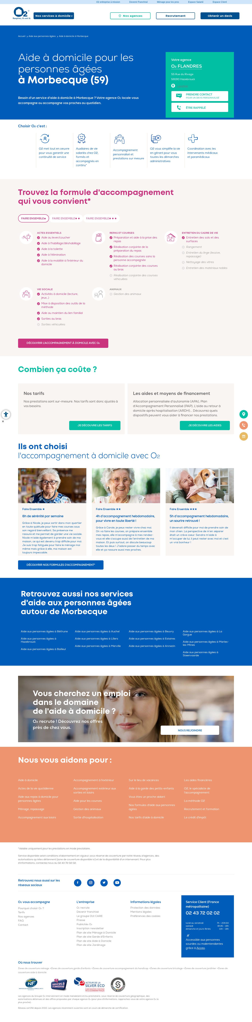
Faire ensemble (32, 218)
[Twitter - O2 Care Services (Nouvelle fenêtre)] (104, 882)
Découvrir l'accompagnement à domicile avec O (63, 343)
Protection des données (145, 907)
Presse (81, 920)
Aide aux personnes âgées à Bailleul (43, 649)
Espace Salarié (195, 2)
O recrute (83, 907)
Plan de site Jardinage (91, 945)
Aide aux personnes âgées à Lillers (96, 638)
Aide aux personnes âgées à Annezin (152, 646)
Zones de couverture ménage (33, 968)
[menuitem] (130, 15)
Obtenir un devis (220, 16)
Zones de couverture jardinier (200, 968)
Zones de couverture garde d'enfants (71, 968)
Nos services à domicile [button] (52, 16)
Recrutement (175, 16)
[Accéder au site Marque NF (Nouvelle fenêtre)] (34, 984)
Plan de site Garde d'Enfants (95, 936)
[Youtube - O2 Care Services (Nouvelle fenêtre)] (117, 882)
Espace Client (220, 2)
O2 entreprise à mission (108, 2)
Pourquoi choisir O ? (31, 908)
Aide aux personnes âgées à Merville (98, 646)
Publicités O (84, 924)
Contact (23, 924)
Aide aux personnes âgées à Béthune (44, 631)
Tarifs (21, 912)
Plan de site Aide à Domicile (94, 941)
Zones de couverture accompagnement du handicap (120, 968)
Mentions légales (140, 911)
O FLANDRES (186, 66)
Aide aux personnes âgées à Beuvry (151, 631)
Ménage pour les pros (168, 2)
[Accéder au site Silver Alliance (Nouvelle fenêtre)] (118, 984)
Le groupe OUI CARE (90, 916)
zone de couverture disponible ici (76, 859)
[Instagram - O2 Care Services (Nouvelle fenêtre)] (90, 882)
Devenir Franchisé (138, 2)
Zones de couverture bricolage (166, 968)
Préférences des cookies (145, 916)
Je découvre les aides (204, 425)
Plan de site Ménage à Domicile (96, 932)
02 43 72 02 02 (67, 863)
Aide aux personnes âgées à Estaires (152, 638)
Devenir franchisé (88, 911)
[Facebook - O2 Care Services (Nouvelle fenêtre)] (77, 882)
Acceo (200, 948)
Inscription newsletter (90, 928)
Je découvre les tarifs (95, 425)
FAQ (21, 920)
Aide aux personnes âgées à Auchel (97, 631)
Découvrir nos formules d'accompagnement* (61, 564)
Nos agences (132, 16)
